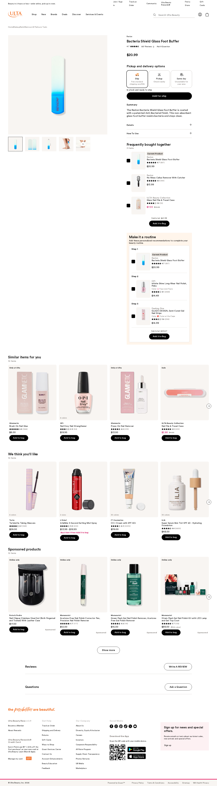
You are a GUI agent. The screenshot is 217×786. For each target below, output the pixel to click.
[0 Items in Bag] (207, 14)
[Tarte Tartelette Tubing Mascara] (32, 496)
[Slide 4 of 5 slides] (66, 144)
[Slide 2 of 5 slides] (32, 144)
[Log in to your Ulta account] (200, 14)
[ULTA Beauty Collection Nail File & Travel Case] (184, 399)
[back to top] (208, 777)
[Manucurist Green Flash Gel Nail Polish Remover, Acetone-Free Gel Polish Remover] (134, 592)
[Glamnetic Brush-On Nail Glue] (32, 399)
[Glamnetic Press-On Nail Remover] (134, 399)
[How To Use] (159, 133)
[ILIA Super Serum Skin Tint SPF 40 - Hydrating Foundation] (184, 497)
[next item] (209, 406)
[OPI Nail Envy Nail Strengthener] (83, 399)
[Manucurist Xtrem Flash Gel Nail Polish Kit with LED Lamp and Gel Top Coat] (184, 592)
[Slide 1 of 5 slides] (15, 144)
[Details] (159, 125)
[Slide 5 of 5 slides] (83, 144)
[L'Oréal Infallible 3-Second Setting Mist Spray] (83, 498)
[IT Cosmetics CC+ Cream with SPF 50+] (134, 496)
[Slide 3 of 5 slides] (49, 144)
